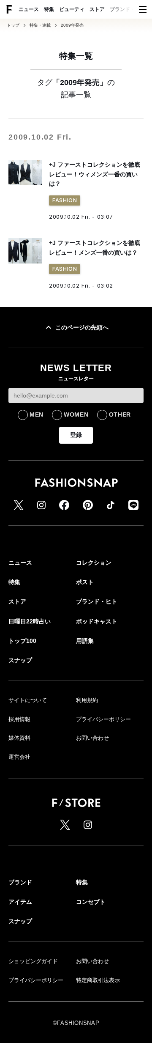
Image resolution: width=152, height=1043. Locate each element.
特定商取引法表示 (98, 980)
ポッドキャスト (96, 621)
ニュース (29, 9)
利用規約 (87, 700)
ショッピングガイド (33, 961)
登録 (76, 434)
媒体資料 (19, 738)
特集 (49, 9)
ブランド (20, 882)
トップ (13, 25)
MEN (36, 414)
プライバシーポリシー (103, 719)
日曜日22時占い (29, 621)
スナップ (20, 660)
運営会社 (19, 757)
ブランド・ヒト (127, 9)
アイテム (20, 901)
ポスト (85, 582)
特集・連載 (40, 25)
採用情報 (19, 719)
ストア (97, 9)
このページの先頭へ (82, 327)
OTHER (120, 414)
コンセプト (91, 901)
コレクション (93, 562)
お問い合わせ (92, 738)
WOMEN (76, 414)
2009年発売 (72, 25)
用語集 (85, 640)
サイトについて (27, 700)
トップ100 (22, 640)
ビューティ (71, 9)
